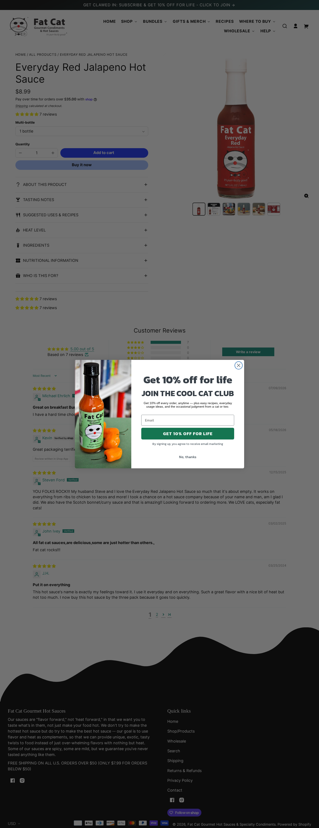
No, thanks (187, 456)
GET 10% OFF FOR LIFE (188, 433)
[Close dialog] (238, 365)
